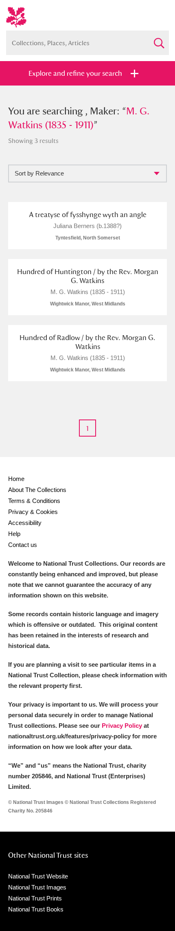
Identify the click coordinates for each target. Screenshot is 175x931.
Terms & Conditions (34, 500)
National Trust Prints (35, 898)
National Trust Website (38, 876)
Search (159, 40)
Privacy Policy (122, 725)
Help (14, 533)
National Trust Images (37, 887)
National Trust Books (35, 909)
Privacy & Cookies (33, 511)
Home (16, 478)
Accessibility (25, 522)
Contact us (22, 544)
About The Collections (37, 489)
